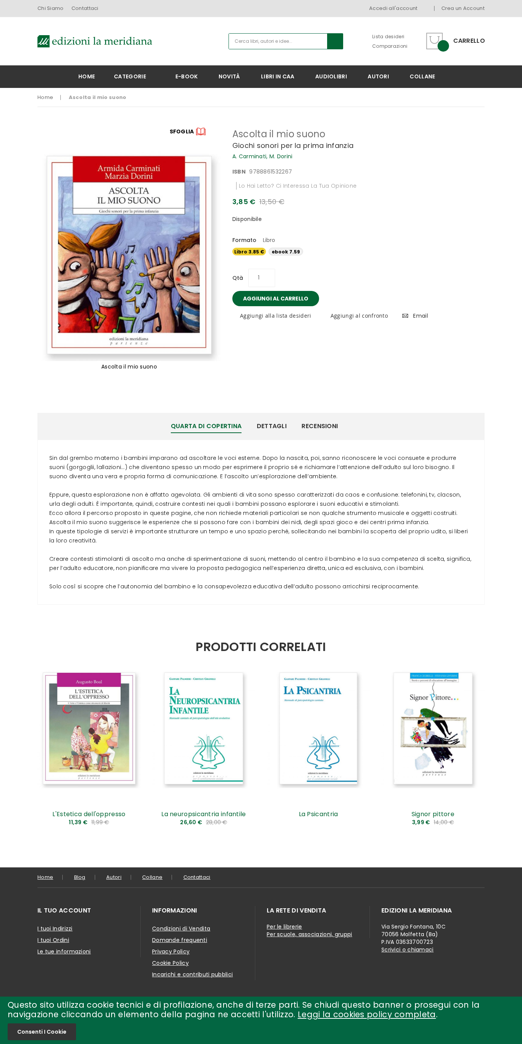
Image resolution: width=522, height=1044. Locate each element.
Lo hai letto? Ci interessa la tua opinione (298, 186)
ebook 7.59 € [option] (286, 251)
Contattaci (85, 8)
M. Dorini (281, 156)
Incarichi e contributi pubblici (192, 974)
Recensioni (320, 426)
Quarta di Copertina (206, 426)
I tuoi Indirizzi (55, 928)
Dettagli (272, 426)
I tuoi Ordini (53, 940)
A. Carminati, (250, 156)
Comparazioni (390, 46)
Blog (80, 877)
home (45, 877)
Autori (114, 877)
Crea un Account (463, 8)
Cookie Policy (170, 963)
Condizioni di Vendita (181, 928)
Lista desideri (388, 36)
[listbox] (358, 252)
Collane (152, 877)
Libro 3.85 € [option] (249, 251)
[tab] (206, 426)
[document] (261, 1020)
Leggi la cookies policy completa (367, 1014)
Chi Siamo (50, 8)
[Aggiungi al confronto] (129, 825)
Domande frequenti (179, 940)
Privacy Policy (171, 951)
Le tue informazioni (64, 951)
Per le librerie (284, 926)
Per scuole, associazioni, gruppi (309, 934)
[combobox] (286, 41)
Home (45, 97)
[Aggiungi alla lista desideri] (129, 813)
